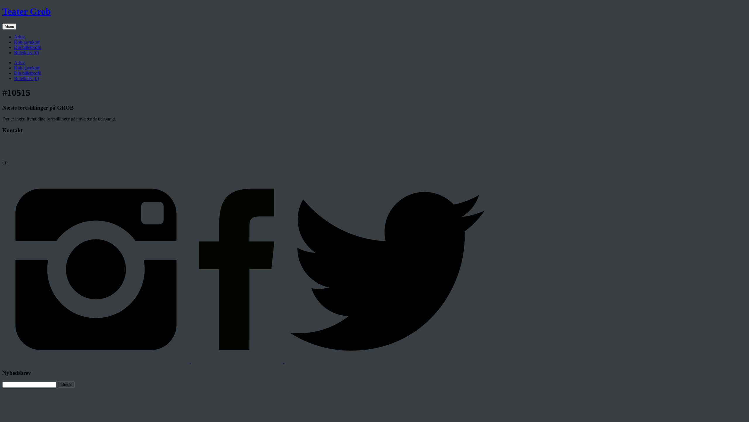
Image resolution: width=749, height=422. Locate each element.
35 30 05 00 (21, 162)
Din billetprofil (27, 47)
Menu (9, 26)
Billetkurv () (26, 52)
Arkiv (19, 36)
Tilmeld (66, 384)
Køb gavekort (26, 42)
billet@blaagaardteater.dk (25, 168)
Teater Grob (26, 11)
